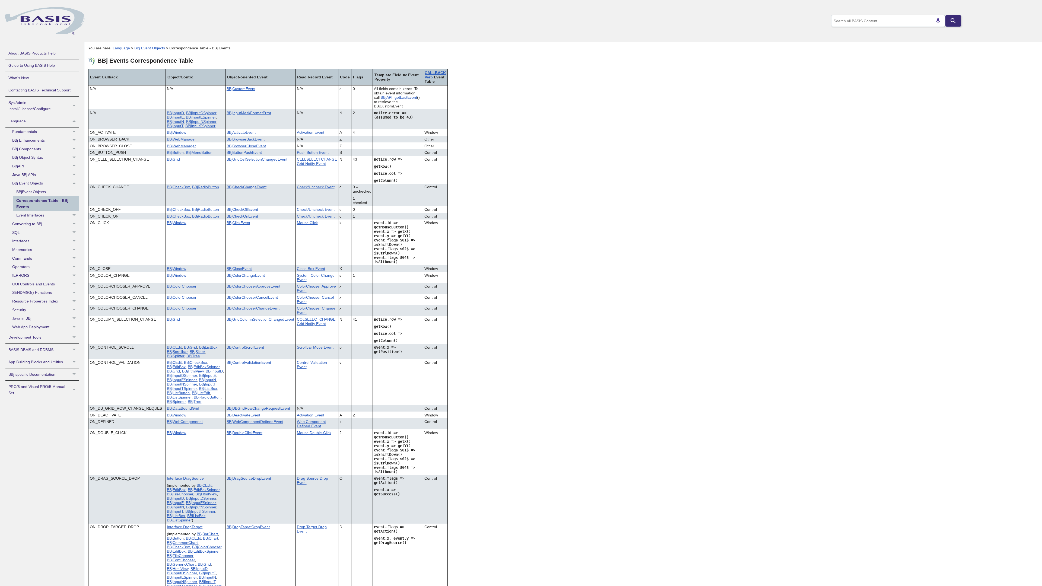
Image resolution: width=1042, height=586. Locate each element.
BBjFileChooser (180, 494)
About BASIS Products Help (32, 53)
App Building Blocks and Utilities (35, 362)
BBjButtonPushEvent (244, 152)
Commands (22, 258)
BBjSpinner (176, 401)
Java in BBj (21, 318)
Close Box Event (311, 268)
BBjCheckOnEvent (242, 216)
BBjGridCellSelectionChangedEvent (257, 159)
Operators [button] (21, 267)
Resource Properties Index (35, 301)
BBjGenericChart (181, 564)
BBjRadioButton (205, 187)
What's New (18, 78)
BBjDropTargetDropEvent (248, 527)
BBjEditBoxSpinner (204, 367)
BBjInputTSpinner (200, 126)
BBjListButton (178, 393)
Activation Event (310, 132)
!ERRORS (20, 275)
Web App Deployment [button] (30, 327)
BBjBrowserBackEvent (246, 139)
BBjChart (210, 538)
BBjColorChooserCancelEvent (252, 297)
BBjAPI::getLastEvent (399, 97)
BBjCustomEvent (241, 89)
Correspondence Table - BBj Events (42, 203)
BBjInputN (175, 121)
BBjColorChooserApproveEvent (253, 286)
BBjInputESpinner (201, 117)
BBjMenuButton (199, 152)
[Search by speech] (938, 21)
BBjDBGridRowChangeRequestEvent (258, 408)
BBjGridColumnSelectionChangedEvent (260, 319)
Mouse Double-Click (314, 433)
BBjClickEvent (238, 223)
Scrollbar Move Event (315, 347)
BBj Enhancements (28, 140)
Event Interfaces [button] (30, 215)
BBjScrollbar (177, 351)
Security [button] (19, 310)
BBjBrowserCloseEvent (246, 146)
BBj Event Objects (27, 183)
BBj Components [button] (26, 149)
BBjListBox (208, 347)
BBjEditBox (176, 367)
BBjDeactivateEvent (243, 415)
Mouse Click (307, 223)
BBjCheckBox (178, 187)
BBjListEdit (201, 393)
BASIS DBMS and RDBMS (30, 350)
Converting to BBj (27, 224)
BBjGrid (173, 159)
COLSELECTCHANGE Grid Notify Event (316, 321)
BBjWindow (176, 132)
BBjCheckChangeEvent (246, 187)
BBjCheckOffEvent (242, 209)
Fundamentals (24, 131)
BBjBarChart (207, 534)
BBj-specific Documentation (31, 374)
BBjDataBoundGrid (183, 408)
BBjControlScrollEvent (245, 347)
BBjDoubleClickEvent (244, 433)
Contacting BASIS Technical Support (39, 90)
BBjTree (193, 356)
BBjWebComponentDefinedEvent (255, 421)
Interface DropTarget (184, 527)
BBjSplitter (175, 356)
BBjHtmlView (193, 371)
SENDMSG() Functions (32, 292)
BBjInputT (175, 126)
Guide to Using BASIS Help (31, 65)
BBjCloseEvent (239, 268)
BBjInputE (175, 117)
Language (17, 121)
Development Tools (24, 337)
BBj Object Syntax (27, 157)
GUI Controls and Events (33, 284)
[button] (75, 106)
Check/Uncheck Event (316, 187)
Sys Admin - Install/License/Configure (29, 105)
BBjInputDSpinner (201, 113)
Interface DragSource (185, 478)
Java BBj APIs (24, 175)
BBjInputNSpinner (201, 121)
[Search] (953, 21)
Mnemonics (22, 249)
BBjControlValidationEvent (249, 362)
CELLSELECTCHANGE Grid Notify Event (317, 161)
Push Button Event (313, 152)
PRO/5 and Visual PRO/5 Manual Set (36, 389)
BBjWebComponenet (185, 421)
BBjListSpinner (179, 397)
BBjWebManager (181, 139)
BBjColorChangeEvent (246, 275)
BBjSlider (197, 351)
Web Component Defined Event (311, 423)
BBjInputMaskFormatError (249, 113)
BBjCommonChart (182, 542)
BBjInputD (175, 113)
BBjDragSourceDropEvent (249, 478)
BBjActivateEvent (241, 132)
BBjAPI (18, 166)
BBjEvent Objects (31, 192)
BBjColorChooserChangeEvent (253, 308)
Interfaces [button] (20, 241)
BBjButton (175, 152)
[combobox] (888, 21)
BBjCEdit (174, 347)
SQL (16, 232)
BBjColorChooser (181, 286)
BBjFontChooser (181, 560)
